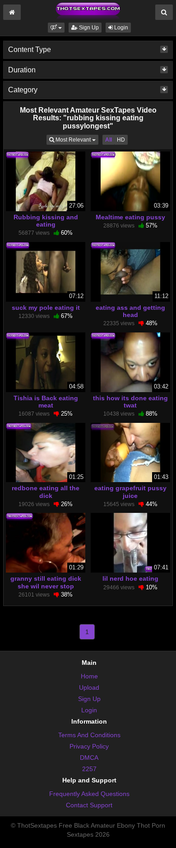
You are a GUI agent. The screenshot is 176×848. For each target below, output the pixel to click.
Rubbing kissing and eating (46, 220)
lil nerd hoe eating (130, 578)
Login (120, 27)
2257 (89, 768)
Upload (89, 687)
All (108, 140)
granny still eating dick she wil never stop (45, 582)
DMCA (89, 757)
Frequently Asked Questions (89, 793)
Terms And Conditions (89, 735)
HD (121, 140)
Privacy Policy (89, 746)
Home (89, 676)
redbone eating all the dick (45, 491)
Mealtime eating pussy (130, 217)
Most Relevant (76, 139)
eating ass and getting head (130, 311)
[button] (56, 28)
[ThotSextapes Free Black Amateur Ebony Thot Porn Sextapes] (88, 10)
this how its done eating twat (130, 401)
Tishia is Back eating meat (46, 401)
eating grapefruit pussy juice (130, 491)
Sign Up (88, 27)
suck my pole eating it (46, 307)
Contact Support (89, 805)
